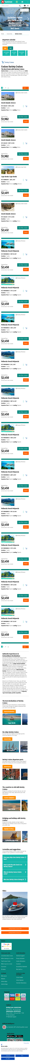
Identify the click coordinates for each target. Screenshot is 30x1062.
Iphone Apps (4, 981)
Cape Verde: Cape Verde (9, 177)
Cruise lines (9, 34)
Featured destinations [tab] (9, 711)
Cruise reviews (19, 977)
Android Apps (4, 984)
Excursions (3, 966)
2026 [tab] (5, 48)
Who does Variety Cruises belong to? (14, 879)
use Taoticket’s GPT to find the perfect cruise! (17, 1027)
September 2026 (6, 53)
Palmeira (11, 184)
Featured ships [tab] (7, 739)
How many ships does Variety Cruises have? (14, 858)
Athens (10, 110)
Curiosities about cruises (7, 955)
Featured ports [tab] (7, 766)
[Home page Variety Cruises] (26, 106)
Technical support (20, 955)
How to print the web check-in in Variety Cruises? (13, 865)
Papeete (11, 258)
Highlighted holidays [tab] (9, 829)
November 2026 (21, 53)
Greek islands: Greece (8, 103)
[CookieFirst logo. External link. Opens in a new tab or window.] (1, 1044)
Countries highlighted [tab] (9, 798)
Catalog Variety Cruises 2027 (15, 932)
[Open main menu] (28, 6)
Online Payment (19, 980)
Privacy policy (26, 1043)
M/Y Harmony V (5, 179)
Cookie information (20, 961)
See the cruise (23, 117)
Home (2, 34)
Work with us (19, 969)
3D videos (3, 969)
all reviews (6, 948)
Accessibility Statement (21, 966)
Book (26, 121)
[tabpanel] (15, 53)
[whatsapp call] (17, 2)
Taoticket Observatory (21, 983)
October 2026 (14, 53)
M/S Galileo (4, 106)
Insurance (18, 964)
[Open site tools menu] (28, 2)
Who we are (4, 976)
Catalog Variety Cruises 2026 (15, 928)
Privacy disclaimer (20, 958)
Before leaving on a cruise (7, 958)
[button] (28, 19)
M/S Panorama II (5, 254)
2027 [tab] (10, 48)
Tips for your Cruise (5, 961)
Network (3, 978)
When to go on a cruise (6, 964)
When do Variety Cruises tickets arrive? (13, 873)
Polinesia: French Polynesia (10, 251)
